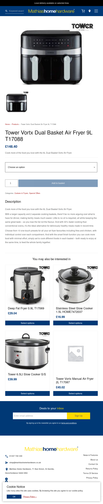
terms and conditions (69, 423)
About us (94, 459)
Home (7, 124)
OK (14, 496)
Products (15, 124)
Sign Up (78, 416)
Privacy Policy (92, 477)
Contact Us (93, 464)
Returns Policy (92, 468)
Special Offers (34, 193)
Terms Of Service (90, 473)
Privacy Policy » (30, 496)
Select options (27, 323)
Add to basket (58, 183)
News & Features (90, 455)
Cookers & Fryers (21, 193)
